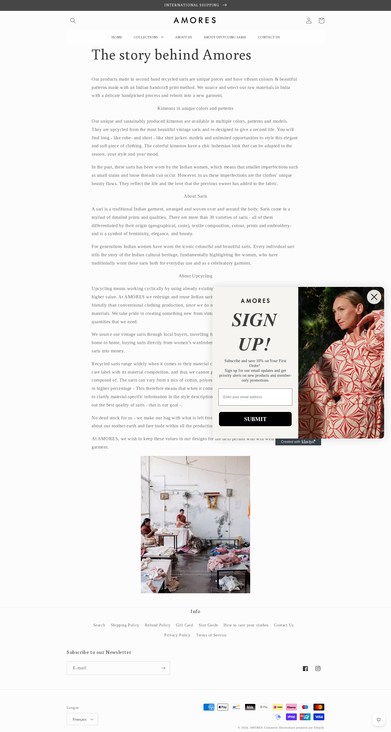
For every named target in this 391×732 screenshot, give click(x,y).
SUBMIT (255, 419)
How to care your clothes (246, 625)
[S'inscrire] (163, 668)
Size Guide (208, 625)
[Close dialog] (374, 297)
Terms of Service (211, 635)
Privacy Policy (177, 635)
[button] (73, 20)
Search (99, 625)
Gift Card (184, 625)
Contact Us (283, 625)
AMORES (256, 727)
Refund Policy (157, 625)
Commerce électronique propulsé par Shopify (294, 727)
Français (79, 719)
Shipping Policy (125, 625)
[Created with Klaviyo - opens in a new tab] (298, 442)
